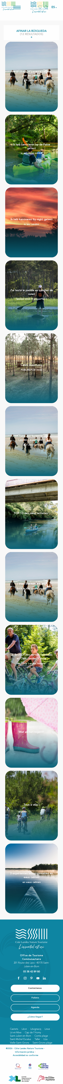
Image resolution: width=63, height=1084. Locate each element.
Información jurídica (24, 1052)
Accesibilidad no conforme (25, 1055)
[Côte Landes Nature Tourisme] (39, 7)
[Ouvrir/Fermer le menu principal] (21, 7)
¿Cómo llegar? (35, 1017)
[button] (53, 7)
